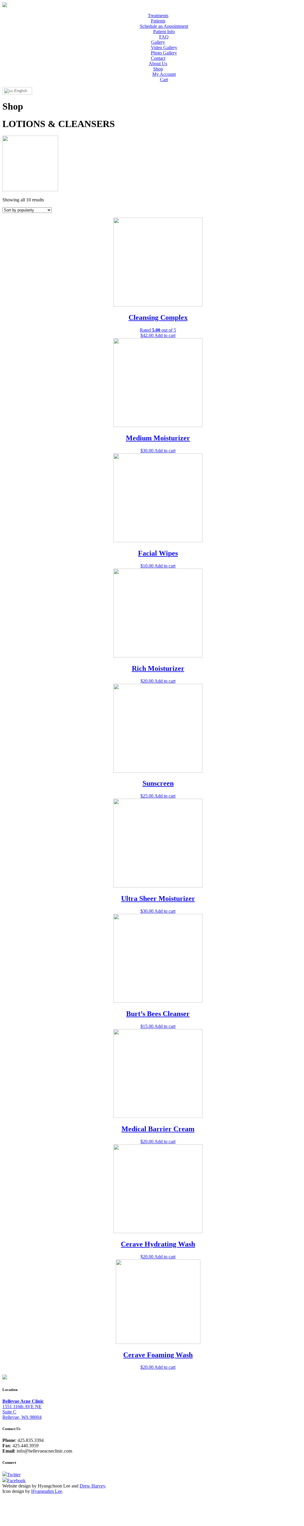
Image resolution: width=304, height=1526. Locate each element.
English (20, 91)
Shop (158, 68)
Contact (158, 58)
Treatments (158, 15)
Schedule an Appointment (164, 26)
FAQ (164, 36)
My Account (164, 74)
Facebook (16, 1480)
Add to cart (164, 335)
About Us (158, 63)
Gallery (158, 42)
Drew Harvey (92, 1485)
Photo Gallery (164, 52)
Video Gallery (164, 47)
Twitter (13, 1474)
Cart (164, 79)
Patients (158, 20)
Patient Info (164, 31)
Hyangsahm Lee (46, 1491)
